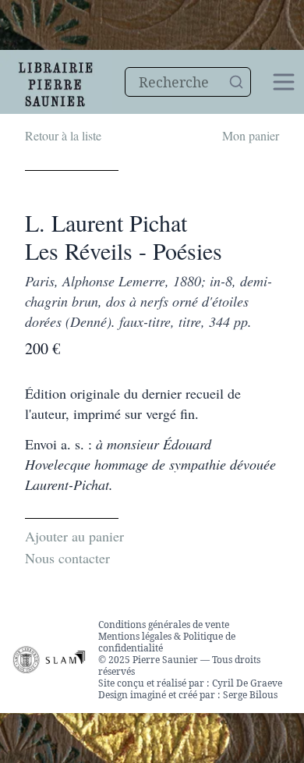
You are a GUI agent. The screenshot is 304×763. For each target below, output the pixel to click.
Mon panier (250, 135)
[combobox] (188, 82)
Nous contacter (67, 557)
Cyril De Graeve (247, 683)
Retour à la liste (63, 135)
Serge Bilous (250, 694)
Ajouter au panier (74, 536)
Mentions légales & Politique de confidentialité (166, 642)
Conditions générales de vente (163, 624)
